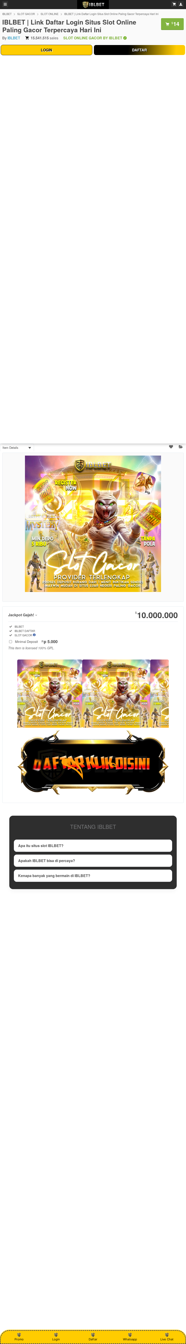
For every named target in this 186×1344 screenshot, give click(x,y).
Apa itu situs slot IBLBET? (41, 845)
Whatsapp (130, 1339)
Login (56, 1339)
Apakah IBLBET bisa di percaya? (46, 860)
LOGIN (46, 50)
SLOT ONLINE (50, 14)
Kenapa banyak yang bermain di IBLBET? (54, 875)
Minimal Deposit (36, 641)
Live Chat (167, 1339)
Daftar (93, 1339)
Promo (19, 1339)
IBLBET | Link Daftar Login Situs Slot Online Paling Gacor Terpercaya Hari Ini (111, 14)
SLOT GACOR (26, 14)
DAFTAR (139, 50)
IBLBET (7, 14)
